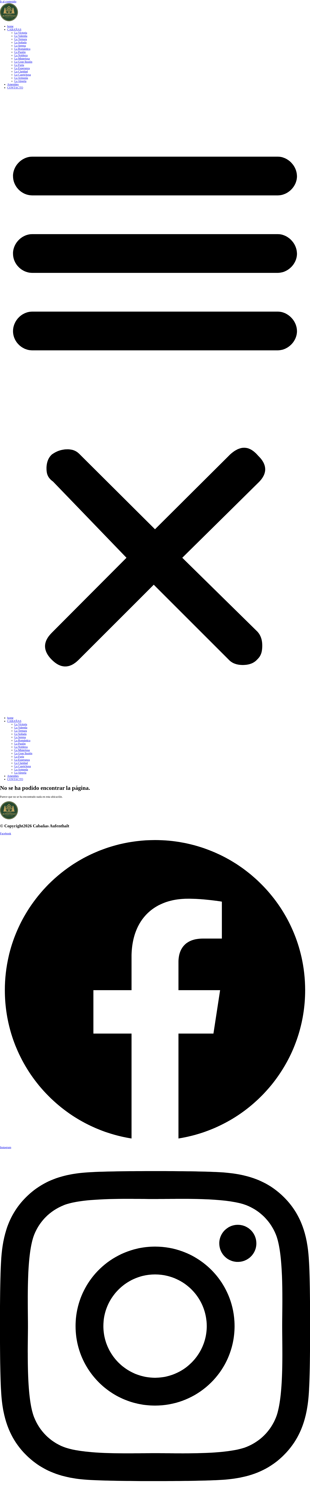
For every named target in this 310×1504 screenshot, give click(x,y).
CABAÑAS (14, 29)
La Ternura (20, 39)
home (10, 26)
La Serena (20, 45)
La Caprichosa (22, 74)
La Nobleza (21, 55)
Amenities (13, 84)
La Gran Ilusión (23, 61)
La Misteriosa (22, 58)
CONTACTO (15, 87)
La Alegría (20, 81)
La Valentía (20, 35)
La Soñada (20, 42)
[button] (155, 402)
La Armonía (21, 77)
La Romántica (22, 48)
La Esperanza (22, 68)
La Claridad (21, 71)
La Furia (19, 65)
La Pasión (20, 52)
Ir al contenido (8, 1)
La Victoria (20, 32)
